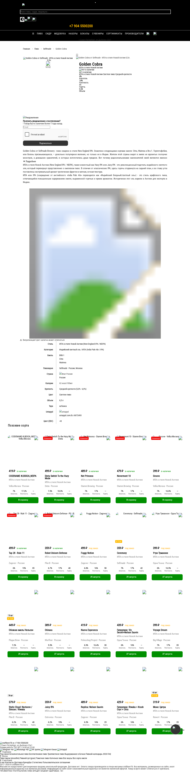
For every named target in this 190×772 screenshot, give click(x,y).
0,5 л (61, 400)
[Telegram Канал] (49, 749)
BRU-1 (61, 355)
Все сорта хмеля (80, 758)
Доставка (18, 762)
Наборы (73, 33)
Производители (134, 33)
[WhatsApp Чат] (21, 749)
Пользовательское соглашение (56, 762)
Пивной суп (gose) (28, 758)
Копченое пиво (56, 758)
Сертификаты (114, 33)
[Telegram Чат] (7, 749)
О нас (2, 762)
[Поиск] (34, 20)
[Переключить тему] (22, 19)
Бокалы (84, 33)
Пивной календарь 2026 (96, 754)
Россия (72, 368)
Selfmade (47, 49)
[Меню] (95, 2)
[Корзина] (29, 20)
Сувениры (98, 33)
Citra (61, 359)
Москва (79, 368)
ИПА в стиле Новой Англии (91, 74)
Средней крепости (123, 74)
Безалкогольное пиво (19, 754)
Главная (26, 49)
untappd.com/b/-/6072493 (70, 415)
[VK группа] (35, 749)
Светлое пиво (109, 74)
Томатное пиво (42, 758)
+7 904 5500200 (81, 26)
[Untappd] (62, 749)
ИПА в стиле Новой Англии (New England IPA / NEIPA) (82, 344)
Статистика (37, 762)
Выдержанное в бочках (75, 754)
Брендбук (27, 762)
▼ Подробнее (29, 161)
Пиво (40, 33)
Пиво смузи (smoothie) (10, 758)
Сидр (49, 33)
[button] (48, 60)
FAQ (109, 754)
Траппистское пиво (56, 754)
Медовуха (60, 33)
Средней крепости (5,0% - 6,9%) (72, 389)
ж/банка (63, 406)
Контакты (9, 762)
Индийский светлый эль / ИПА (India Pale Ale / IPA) (81, 349)
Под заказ (4, 754)
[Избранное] (26, 20)
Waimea (62, 362)
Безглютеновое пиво (38, 754)
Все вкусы (67, 758)
